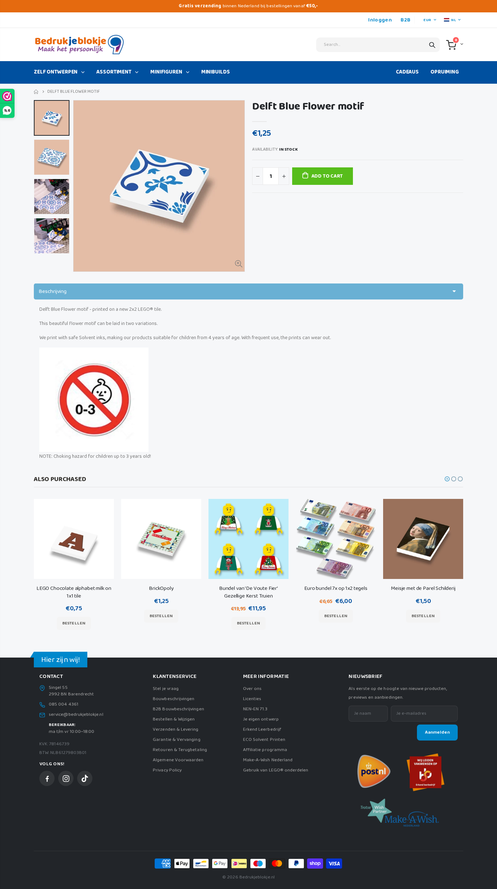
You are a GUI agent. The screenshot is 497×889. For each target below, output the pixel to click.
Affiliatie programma (265, 750)
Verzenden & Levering (175, 729)
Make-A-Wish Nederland (268, 760)
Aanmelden (437, 732)
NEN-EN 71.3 (255, 709)
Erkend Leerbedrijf (262, 729)
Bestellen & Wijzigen (174, 719)
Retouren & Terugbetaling (180, 750)
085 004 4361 (63, 704)
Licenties (252, 699)
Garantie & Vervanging (176, 739)
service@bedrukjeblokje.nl (76, 714)
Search (432, 44)
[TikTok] (84, 778)
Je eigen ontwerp (261, 719)
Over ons (252, 688)
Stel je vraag (166, 688)
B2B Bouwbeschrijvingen (178, 709)
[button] (447, 479)
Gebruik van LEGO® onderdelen (276, 770)
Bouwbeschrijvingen (173, 699)
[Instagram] (65, 778)
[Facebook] (47, 778)
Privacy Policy (167, 770)
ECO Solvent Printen (264, 739)
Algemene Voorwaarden (178, 760)
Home (36, 91)
